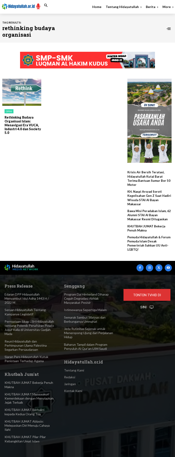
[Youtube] (168, 267)
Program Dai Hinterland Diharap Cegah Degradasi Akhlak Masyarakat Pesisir (86, 298)
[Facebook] (140, 267)
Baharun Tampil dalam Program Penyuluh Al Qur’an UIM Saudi (85, 347)
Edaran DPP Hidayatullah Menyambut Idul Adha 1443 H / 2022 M (27, 298)
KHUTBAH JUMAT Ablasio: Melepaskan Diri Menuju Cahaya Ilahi (27, 425)
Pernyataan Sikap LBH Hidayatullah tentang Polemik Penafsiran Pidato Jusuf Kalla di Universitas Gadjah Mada (29, 327)
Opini (9, 111)
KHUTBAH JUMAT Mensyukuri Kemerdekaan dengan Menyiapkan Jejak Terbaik (29, 398)
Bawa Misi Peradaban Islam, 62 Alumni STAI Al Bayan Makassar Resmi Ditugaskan (149, 215)
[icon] (38, 6)
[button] (45, 5)
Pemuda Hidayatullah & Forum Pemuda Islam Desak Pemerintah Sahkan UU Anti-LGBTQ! (148, 243)
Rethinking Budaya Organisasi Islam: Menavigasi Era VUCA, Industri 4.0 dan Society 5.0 (23, 125)
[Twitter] (158, 267)
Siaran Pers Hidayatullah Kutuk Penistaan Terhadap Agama (26, 359)
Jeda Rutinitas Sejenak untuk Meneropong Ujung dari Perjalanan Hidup (88, 333)
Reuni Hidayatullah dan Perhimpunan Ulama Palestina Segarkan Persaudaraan (26, 345)
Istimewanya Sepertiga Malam (85, 310)
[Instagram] (149, 267)
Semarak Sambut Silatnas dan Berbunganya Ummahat (85, 319)
